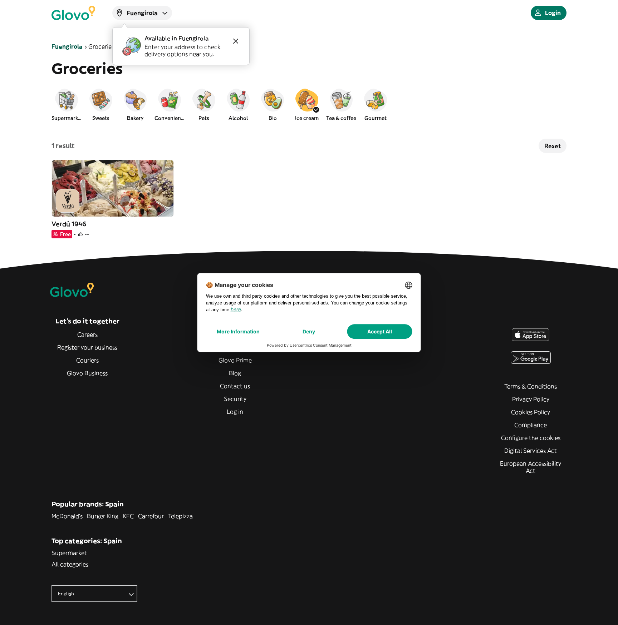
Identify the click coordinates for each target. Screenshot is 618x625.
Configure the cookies (530, 437)
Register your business (87, 347)
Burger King (102, 516)
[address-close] (236, 41)
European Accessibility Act (530, 467)
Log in (235, 411)
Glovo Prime (235, 360)
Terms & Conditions (530, 386)
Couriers (87, 360)
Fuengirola (67, 46)
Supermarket (69, 552)
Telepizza (180, 516)
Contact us (235, 386)
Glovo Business (87, 373)
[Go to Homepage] (73, 13)
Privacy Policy (530, 399)
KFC (128, 516)
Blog (235, 373)
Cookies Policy (530, 412)
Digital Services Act (530, 450)
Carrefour (151, 516)
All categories (70, 564)
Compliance (530, 424)
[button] (67, 104)
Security (235, 398)
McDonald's (67, 516)
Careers (87, 334)
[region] (309, 104)
